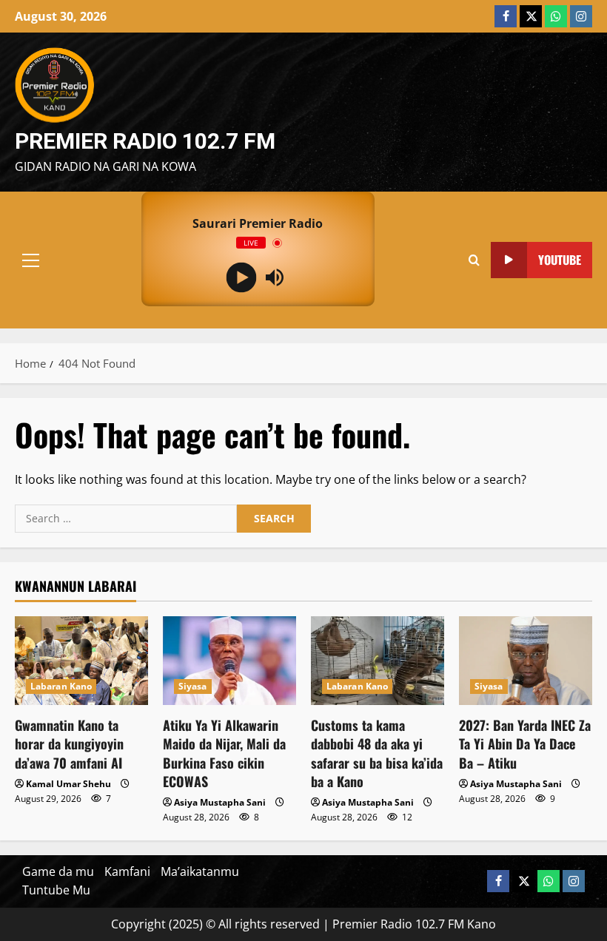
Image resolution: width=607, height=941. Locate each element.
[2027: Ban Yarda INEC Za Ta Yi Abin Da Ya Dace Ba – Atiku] (525, 660)
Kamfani (127, 871)
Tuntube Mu (56, 890)
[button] (31, 259)
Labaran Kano (61, 686)
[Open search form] (474, 259)
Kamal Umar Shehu (68, 784)
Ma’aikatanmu (200, 871)
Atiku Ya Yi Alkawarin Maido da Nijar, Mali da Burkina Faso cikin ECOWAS (224, 753)
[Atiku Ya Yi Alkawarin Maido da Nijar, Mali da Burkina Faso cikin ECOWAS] (229, 660)
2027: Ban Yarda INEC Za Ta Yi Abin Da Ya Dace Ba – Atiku (525, 743)
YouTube (559, 259)
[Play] (241, 277)
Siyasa (192, 686)
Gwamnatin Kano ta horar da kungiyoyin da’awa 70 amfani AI (69, 743)
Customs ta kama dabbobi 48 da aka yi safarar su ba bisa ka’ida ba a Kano (377, 753)
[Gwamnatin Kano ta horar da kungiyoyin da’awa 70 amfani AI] (81, 660)
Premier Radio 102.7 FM (145, 141)
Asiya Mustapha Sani (220, 802)
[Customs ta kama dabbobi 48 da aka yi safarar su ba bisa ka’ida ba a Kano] (377, 660)
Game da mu (58, 871)
